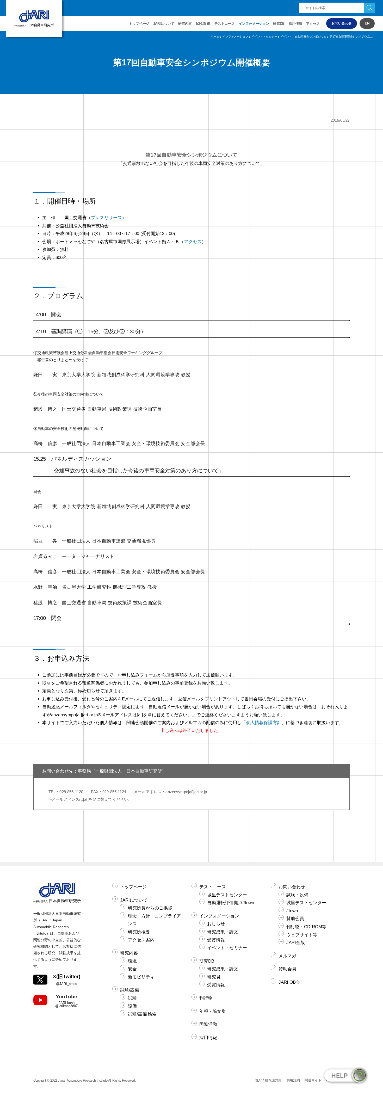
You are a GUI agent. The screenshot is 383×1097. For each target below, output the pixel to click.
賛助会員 (295, 918)
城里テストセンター (227, 894)
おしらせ (216, 923)
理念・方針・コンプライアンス (154, 920)
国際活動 (208, 1024)
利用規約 (293, 1080)
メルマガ (287, 955)
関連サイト (313, 1080)
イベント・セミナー (264, 36)
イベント (286, 36)
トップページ (139, 24)
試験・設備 (297, 894)
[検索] (369, 8)
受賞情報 (216, 940)
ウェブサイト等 (301, 934)
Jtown (292, 910)
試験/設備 (129, 990)
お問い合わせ (341, 23)
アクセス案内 (141, 940)
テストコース (212, 886)
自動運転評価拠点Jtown (230, 902)
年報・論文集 (212, 1011)
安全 (132, 968)
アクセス (313, 24)
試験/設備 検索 (142, 1014)
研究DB (279, 24)
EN (367, 23)
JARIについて (133, 900)
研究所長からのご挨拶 (150, 907)
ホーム (215, 36)
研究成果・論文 (222, 931)
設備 (132, 1006)
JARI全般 (295, 942)
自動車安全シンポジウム (310, 36)
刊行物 (206, 998)
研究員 (213, 977)
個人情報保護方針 (263, 722)
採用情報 (295, 24)
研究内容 (129, 953)
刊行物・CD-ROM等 (306, 926)
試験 (132, 998)
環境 (132, 961)
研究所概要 (139, 931)
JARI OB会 (289, 982)
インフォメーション (254, 24)
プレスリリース (106, 217)
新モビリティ (141, 977)
